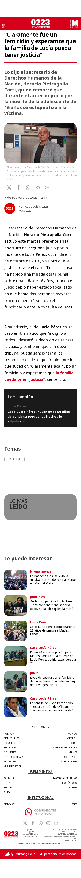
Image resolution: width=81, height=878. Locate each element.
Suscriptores (69, 761)
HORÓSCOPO (69, 782)
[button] (28, 187)
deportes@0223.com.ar (30, 832)
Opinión (72, 738)
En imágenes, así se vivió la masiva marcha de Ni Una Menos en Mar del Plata (53, 579)
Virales (73, 752)
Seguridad (10, 743)
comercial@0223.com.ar (30, 834)
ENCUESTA (9, 787)
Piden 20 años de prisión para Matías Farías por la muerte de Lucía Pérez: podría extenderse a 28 (53, 657)
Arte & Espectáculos (65, 747)
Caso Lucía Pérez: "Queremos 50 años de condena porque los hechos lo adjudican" (39, 416)
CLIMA (7, 792)
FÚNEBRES (71, 787)
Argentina (10, 761)
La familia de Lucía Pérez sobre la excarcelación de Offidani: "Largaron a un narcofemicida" (52, 706)
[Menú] (5, 21)
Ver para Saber (12, 766)
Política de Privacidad (71, 840)
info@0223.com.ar (31, 830)
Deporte (72, 743)
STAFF (74, 804)
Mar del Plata (12, 738)
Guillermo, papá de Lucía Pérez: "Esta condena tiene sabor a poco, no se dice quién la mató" (52, 605)
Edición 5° (10, 747)
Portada (9, 733)
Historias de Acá (13, 757)
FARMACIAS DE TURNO (65, 778)
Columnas (10, 752)
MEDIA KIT (9, 804)
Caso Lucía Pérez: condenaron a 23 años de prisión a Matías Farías (52, 630)
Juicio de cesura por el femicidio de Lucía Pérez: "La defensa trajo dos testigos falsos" (53, 681)
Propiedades (69, 757)
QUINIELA (9, 778)
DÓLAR (7, 782)
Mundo (72, 733)
